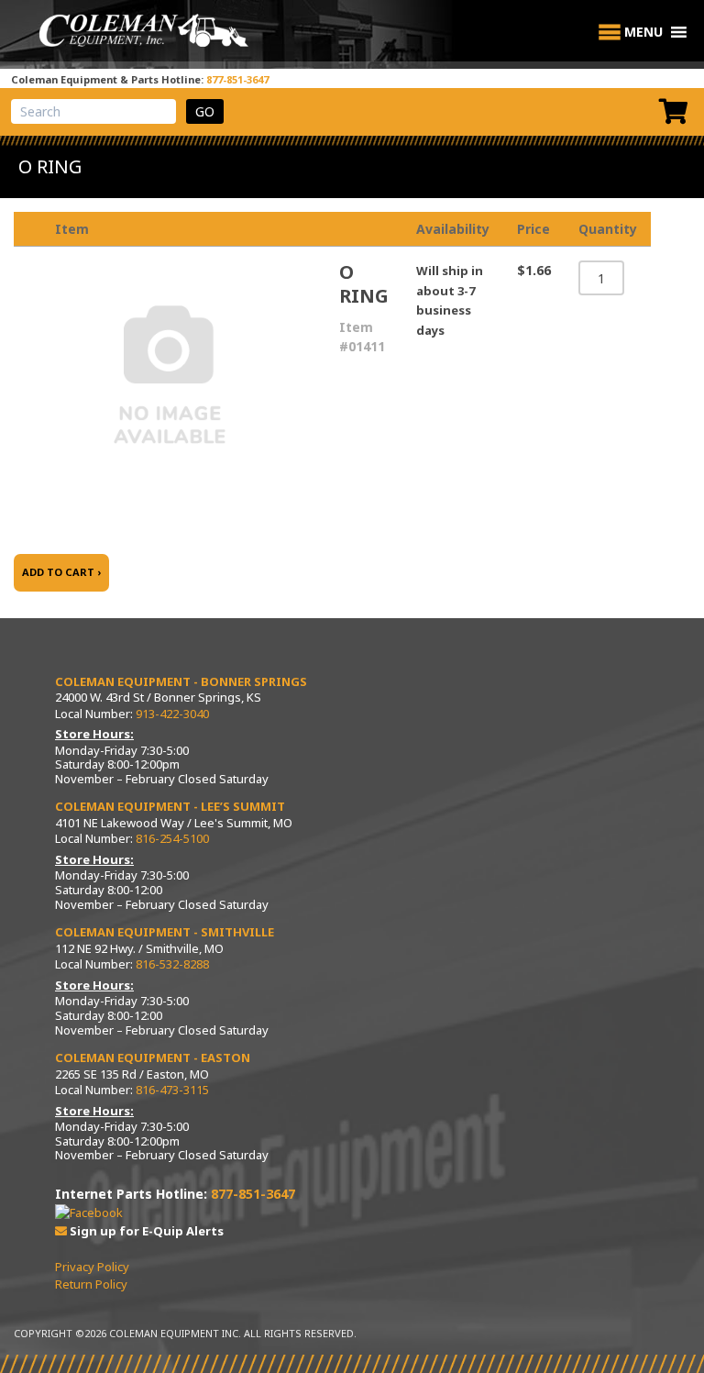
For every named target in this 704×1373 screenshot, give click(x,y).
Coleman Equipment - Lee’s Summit (170, 806)
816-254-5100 (172, 838)
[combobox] (93, 111)
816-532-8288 (172, 964)
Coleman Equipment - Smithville (164, 932)
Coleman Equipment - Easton (152, 1057)
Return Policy (91, 1284)
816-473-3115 (172, 1089)
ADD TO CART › (61, 572)
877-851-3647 (237, 79)
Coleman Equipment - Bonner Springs (181, 681)
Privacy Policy (92, 1266)
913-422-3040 (172, 713)
